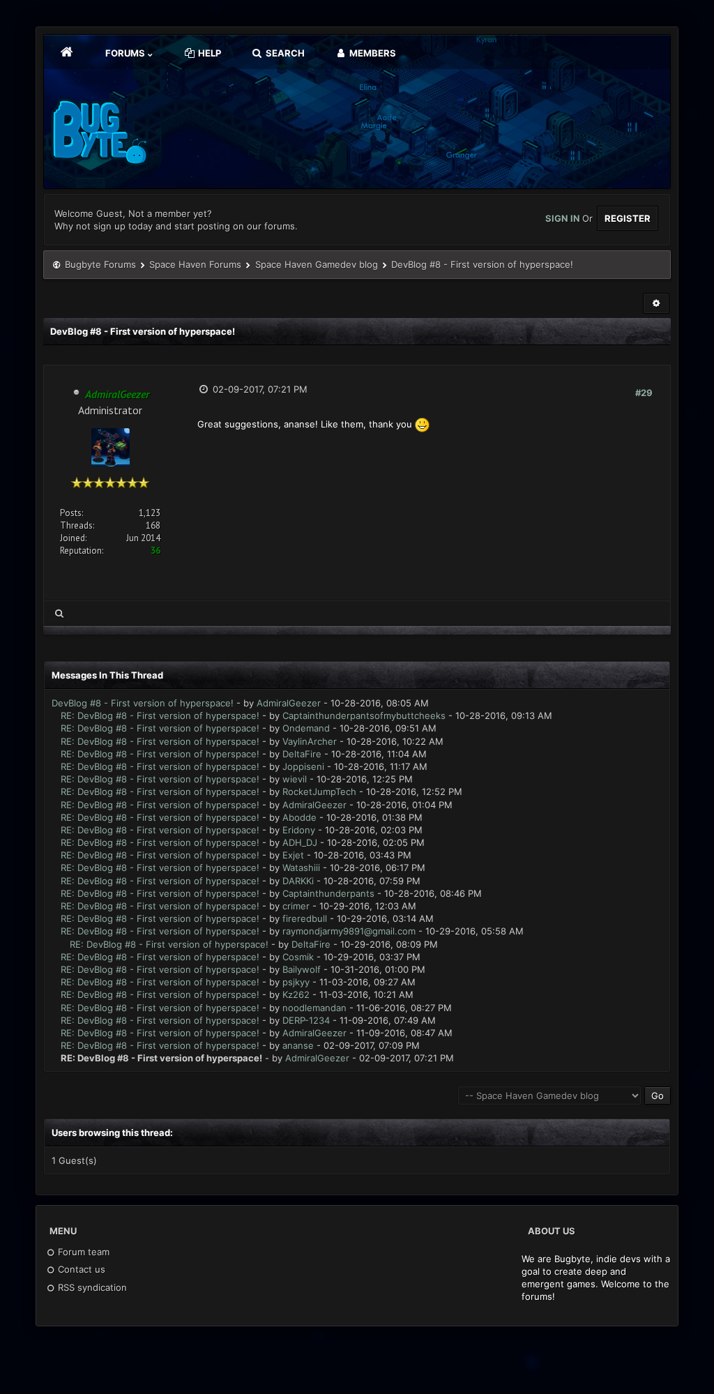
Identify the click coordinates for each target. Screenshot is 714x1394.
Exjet (293, 855)
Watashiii (301, 867)
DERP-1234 (306, 1020)
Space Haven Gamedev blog (316, 264)
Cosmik (298, 956)
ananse (298, 1045)
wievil (294, 779)
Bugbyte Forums (100, 264)
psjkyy (296, 981)
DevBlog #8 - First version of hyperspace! (143, 703)
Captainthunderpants (328, 893)
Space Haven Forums (195, 264)
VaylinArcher (309, 741)
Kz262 (296, 994)
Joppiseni (303, 766)
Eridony (298, 829)
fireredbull (304, 918)
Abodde (299, 817)
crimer (296, 905)
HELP (208, 53)
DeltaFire (301, 753)
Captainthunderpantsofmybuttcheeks (364, 715)
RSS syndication (91, 1287)
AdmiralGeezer (289, 703)
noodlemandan (314, 1007)
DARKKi (298, 880)
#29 (644, 392)
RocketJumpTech (319, 791)
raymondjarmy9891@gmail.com (349, 931)
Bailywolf (301, 969)
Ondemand (306, 728)
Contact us (80, 1269)
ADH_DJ (299, 842)
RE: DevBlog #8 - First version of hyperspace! (160, 715)
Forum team (82, 1251)
